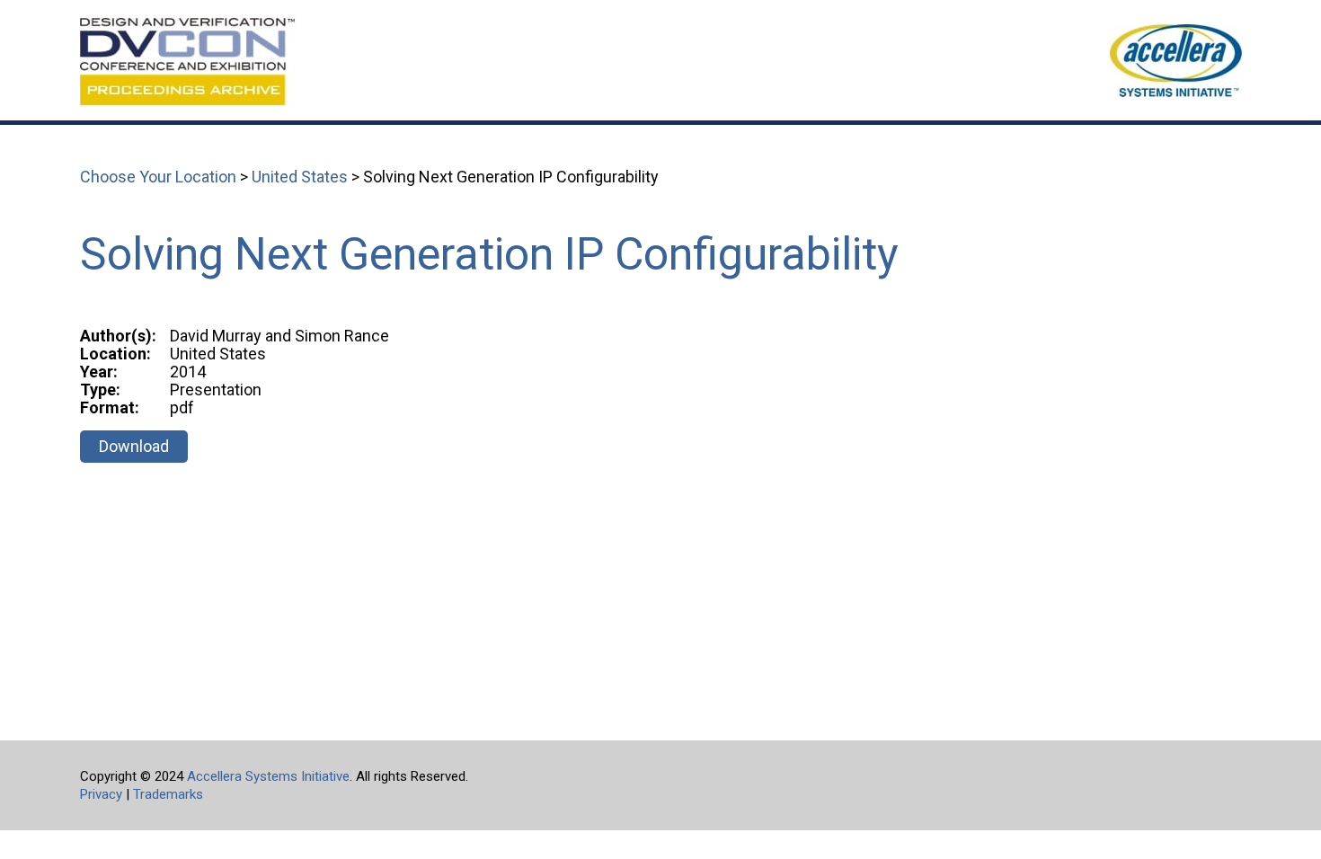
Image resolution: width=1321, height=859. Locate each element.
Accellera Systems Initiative (268, 776)
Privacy (101, 794)
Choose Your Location (158, 176)
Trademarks (168, 794)
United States (300, 176)
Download (134, 446)
